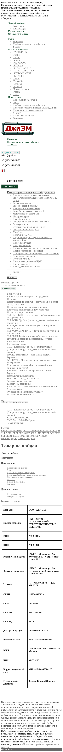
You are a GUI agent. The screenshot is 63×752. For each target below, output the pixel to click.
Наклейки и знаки (22, 219)
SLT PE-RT (18, 76)
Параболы (18, 232)
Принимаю (6, 749)
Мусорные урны (21, 216)
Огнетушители (20, 224)
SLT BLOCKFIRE (22, 73)
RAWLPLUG (20, 62)
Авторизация (19, 28)
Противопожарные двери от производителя (35, 248)
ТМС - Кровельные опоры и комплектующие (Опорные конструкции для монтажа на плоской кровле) (31, 412)
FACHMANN (20, 52)
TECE (16, 78)
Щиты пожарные (21, 264)
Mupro (16, 60)
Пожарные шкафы (22, 245)
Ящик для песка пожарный (26, 266)
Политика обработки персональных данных (35, 107)
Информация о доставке (25, 100)
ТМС (16, 94)
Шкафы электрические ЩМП (27, 261)
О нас (16, 102)
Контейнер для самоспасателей (28, 211)
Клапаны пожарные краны (26, 208)
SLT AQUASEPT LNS (24, 70)
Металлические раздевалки (26, 213)
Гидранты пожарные (23, 203)
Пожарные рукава (22, 243)
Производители (14, 494)
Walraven (17, 86)
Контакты (18, 41)
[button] (14, 402)
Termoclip (18, 81)
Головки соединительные (25, 206)
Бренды (17, 272)
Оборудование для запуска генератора (32, 221)
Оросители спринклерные (26, 229)
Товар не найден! (15, 423)
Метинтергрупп (21, 89)
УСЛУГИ (17, 47)
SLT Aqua (18, 65)
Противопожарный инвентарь (28, 250)
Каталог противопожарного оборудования (31, 192)
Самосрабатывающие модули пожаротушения (36, 253)
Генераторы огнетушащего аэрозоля (31, 195)
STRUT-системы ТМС (18, 417)
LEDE (16, 57)
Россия (16, 92)
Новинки (12, 277)
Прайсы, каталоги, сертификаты (29, 44)
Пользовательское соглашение (28, 110)
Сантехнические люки (24, 256)
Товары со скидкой (15, 496)
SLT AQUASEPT (22, 68)
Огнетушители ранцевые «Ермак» (30, 227)
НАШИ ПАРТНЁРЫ (23, 115)
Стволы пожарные (22, 258)
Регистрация (19, 26)
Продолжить (7, 458)
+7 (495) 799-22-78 (10, 152)
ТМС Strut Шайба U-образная (21, 420)
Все (33, 438)
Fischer (16, 55)
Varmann (17, 84)
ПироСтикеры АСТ (23, 235)
